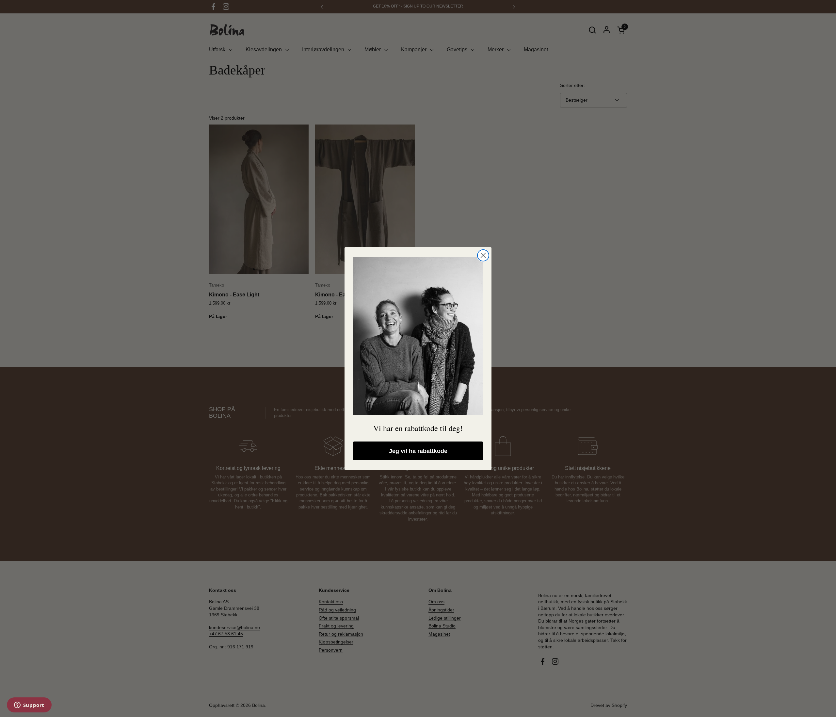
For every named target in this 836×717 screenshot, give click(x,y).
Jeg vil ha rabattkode (418, 451)
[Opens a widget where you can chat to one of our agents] (29, 705)
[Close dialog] (483, 255)
